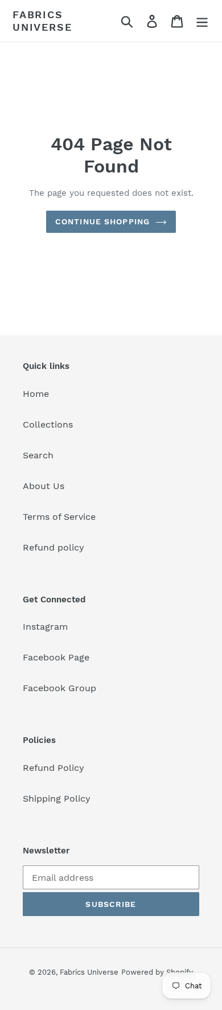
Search (38, 455)
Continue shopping (102, 221)
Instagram (45, 626)
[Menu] (202, 21)
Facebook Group (59, 688)
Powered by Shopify (157, 972)
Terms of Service (59, 516)
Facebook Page (56, 657)
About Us (43, 486)
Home (36, 393)
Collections (48, 424)
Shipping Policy (57, 798)
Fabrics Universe (42, 21)
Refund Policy (53, 767)
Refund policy (53, 547)
